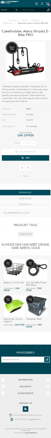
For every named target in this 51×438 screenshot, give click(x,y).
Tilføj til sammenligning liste (22, 168)
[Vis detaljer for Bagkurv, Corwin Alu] (14, 269)
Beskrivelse (25, 192)
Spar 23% (8, 299)
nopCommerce (30, 433)
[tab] (25, 193)
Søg (48, 9)
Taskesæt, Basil (34, 319)
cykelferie (25, 234)
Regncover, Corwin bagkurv (13, 320)
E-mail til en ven (28, 168)
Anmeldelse (25, 198)
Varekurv (47, 3)
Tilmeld (46, 359)
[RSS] (25, 409)
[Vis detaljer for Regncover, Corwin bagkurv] (14, 305)
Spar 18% (8, 263)
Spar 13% (11, 48)
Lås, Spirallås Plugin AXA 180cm (36, 283)
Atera (28, 109)
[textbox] (32, 9)
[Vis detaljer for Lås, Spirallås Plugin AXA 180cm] (36, 269)
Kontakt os (25, 204)
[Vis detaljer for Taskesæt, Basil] (36, 305)
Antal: (17, 143)
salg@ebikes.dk (34, 419)
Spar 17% (30, 299)
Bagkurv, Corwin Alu (14, 282)
